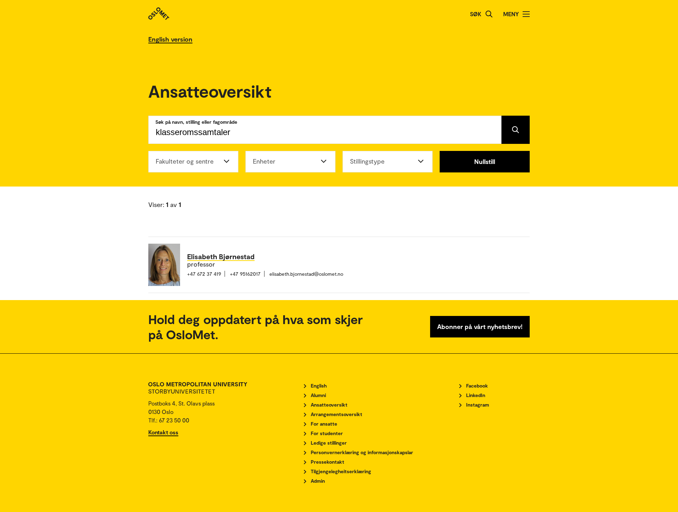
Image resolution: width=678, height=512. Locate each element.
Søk (475, 14)
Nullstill (484, 161)
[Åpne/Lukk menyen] (526, 14)
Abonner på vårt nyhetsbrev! (480, 326)
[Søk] (489, 14)
